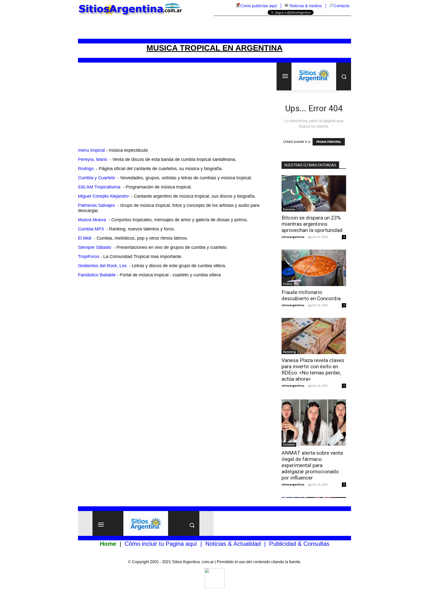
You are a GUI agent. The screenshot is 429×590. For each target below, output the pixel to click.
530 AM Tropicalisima (99, 186)
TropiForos (88, 256)
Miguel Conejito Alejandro (103, 196)
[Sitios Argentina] (214, 587)
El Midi (84, 238)
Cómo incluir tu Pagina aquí (161, 543)
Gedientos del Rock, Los (102, 265)
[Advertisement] (214, 27)
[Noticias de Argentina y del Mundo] (286, 6)
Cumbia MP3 (91, 228)
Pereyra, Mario (92, 159)
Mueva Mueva (92, 219)
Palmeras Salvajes (96, 205)
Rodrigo (86, 168)
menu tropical (91, 150)
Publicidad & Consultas (299, 543)
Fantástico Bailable (97, 274)
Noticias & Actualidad (233, 543)
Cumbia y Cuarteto (96, 177)
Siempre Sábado (94, 247)
